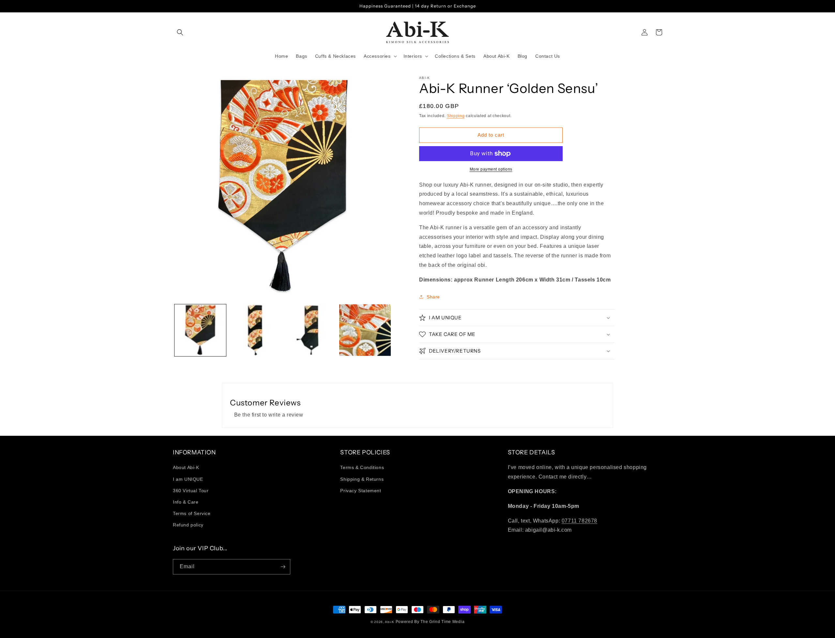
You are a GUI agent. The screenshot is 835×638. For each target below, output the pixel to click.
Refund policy (188, 524)
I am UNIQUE (188, 479)
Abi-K (389, 622)
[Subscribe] (283, 566)
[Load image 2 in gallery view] (255, 330)
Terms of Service (192, 513)
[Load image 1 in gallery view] (200, 330)
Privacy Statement (360, 490)
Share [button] (433, 296)
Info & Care (186, 502)
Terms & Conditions (362, 467)
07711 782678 (579, 521)
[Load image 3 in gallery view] (310, 330)
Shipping (456, 116)
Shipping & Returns (362, 479)
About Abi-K (186, 467)
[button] (180, 32)
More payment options (491, 169)
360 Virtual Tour (191, 490)
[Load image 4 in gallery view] (365, 330)
